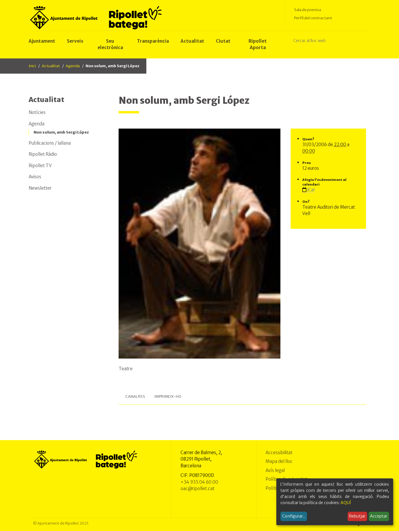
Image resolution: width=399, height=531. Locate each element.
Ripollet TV (40, 165)
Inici (32, 65)
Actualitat (51, 65)
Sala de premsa (307, 9)
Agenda (73, 65)
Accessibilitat (279, 452)
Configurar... (294, 516)
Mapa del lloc (279, 461)
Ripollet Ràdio (43, 154)
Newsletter (40, 188)
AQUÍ (346, 502)
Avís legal (275, 470)
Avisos (35, 176)
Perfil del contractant (313, 17)
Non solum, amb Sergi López (61, 132)
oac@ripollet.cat (197, 488)
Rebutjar (357, 516)
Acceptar (378, 516)
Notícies (37, 112)
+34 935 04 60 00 (199, 482)
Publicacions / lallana (50, 143)
